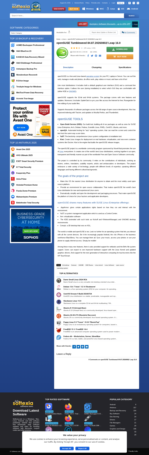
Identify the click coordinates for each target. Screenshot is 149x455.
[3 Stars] (77, 48)
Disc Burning (114, 417)
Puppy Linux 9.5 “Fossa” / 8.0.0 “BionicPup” (81, 322)
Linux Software (109, 265)
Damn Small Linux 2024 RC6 (75, 280)
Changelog (97, 67)
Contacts (105, 3)
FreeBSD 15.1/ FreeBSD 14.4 (75, 329)
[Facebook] (129, 3)
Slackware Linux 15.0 (72, 301)
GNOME (72, 91)
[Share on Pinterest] (96, 56)
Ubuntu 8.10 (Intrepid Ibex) (74, 308)
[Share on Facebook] (88, 56)
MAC (102, 9)
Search (131, 16)
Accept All (66, 448)
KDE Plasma (89, 265)
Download (122, 49)
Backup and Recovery (118, 411)
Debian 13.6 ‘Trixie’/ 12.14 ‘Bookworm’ (79, 287)
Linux (112, 9)
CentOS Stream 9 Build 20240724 (77, 294)
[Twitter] (134, 3)
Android (134, 9)
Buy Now (74, 9)
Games (112, 426)
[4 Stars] (79, 48)
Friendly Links (95, 3)
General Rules (79, 3)
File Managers (115, 423)
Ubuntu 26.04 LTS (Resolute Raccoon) (79, 315)
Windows (90, 9)
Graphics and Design (117, 429)
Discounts (59, 9)
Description (68, 67)
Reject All (82, 448)
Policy (87, 3)
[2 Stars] (74, 48)
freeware (73, 265)
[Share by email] (100, 56)
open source (120, 265)
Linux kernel (99, 265)
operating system (92, 76)
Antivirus (113, 407)
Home (58, 39)
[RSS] (138, 3)
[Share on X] (92, 56)
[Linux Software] (69, 32)
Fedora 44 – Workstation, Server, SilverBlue (81, 336)
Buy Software (115, 414)
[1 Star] (71, 48)
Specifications (125, 67)
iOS (122, 9)
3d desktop (65, 265)
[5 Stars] (82, 48)
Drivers (112, 420)
